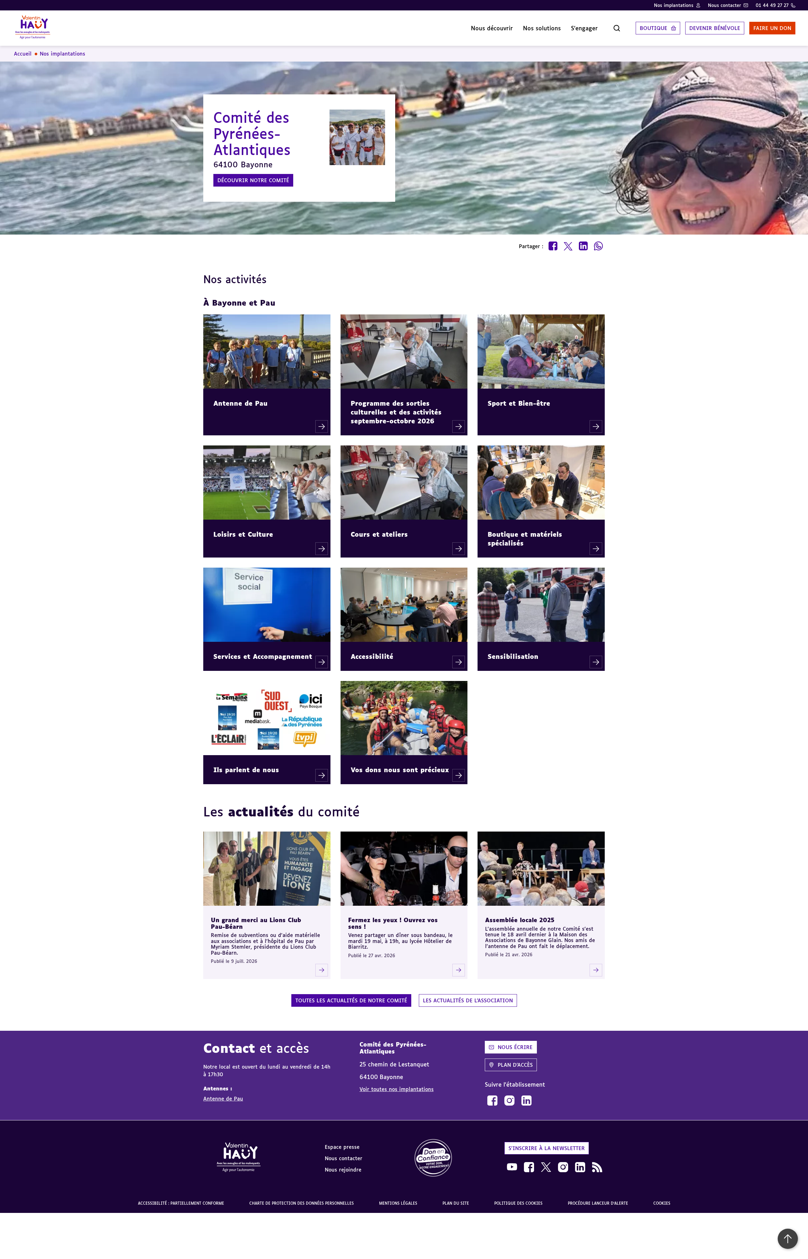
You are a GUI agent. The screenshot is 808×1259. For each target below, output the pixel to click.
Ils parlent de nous (246, 769)
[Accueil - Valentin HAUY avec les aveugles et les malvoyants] (238, 1158)
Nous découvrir (492, 28)
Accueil (23, 54)
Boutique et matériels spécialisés (525, 538)
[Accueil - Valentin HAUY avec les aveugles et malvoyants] (33, 28)
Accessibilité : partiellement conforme (181, 1203)
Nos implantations (673, 5)
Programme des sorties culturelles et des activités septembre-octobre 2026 (396, 412)
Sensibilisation (513, 656)
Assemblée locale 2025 (520, 919)
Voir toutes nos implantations (396, 1089)
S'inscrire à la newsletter (546, 1148)
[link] (492, 1100)
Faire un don (772, 28)
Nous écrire (515, 1047)
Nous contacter (724, 5)
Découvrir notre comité (253, 180)
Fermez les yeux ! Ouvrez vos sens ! (393, 923)
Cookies (661, 1203)
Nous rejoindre (343, 1170)
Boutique (653, 28)
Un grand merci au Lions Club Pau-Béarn (256, 923)
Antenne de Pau (240, 403)
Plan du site (456, 1203)
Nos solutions (542, 28)
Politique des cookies (518, 1203)
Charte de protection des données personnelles (301, 1203)
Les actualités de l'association (468, 1000)
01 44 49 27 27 (772, 5)
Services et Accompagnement (262, 656)
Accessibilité (372, 656)
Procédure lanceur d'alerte (598, 1203)
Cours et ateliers (379, 534)
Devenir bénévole (714, 28)
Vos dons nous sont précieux (400, 769)
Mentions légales (398, 1203)
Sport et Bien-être (519, 403)
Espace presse (342, 1147)
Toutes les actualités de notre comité (351, 1000)
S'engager (584, 28)
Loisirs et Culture (243, 534)
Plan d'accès (515, 1065)
